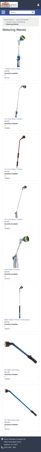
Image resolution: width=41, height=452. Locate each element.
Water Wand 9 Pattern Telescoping (16, 320)
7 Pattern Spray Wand (12, 69)
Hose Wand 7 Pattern (12, 269)
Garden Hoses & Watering (15, 22)
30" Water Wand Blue (12, 420)
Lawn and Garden (22, 20)
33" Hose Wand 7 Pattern (13, 119)
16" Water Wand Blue (11, 370)
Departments (8, 20)
